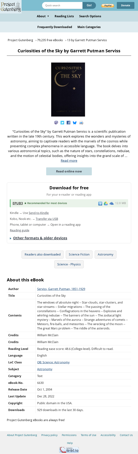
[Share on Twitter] (62, 122)
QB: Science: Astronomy (53, 362)
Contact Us (126, 435)
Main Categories (89, 27)
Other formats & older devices (40, 238)
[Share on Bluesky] (75, 122)
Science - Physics (69, 264)
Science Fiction (79, 254)
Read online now (69, 171)
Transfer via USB (47, 219)
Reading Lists (64, 16)
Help (70, 443)
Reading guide (19, 230)
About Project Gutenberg (22, 435)
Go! (89, 5)
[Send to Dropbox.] (100, 203)
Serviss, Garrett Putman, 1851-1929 (61, 289)
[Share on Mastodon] (56, 122)
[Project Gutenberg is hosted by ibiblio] (69, 451)
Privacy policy (49, 435)
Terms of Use (88, 435)
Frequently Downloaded (54, 27)
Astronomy (105, 254)
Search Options (90, 16)
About (43, 16)
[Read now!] (68, 116)
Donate (125, 5)
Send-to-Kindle (39, 213)
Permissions (69, 435)
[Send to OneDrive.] (111, 203)
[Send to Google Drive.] (106, 203)
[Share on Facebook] (68, 122)
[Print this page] (81, 122)
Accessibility (108, 435)
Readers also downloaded (43, 254)
